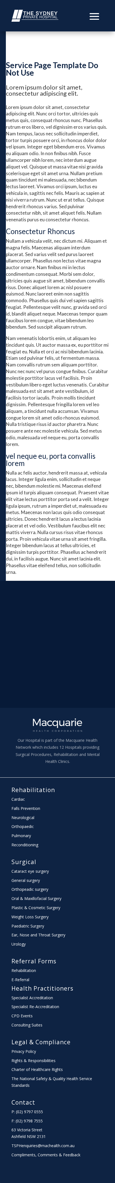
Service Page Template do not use (52, 68)
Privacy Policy (23, 1051)
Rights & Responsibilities (33, 1060)
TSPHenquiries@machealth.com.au (43, 1145)
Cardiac (18, 799)
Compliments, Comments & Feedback (45, 1154)
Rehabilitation (33, 790)
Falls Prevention (25, 808)
